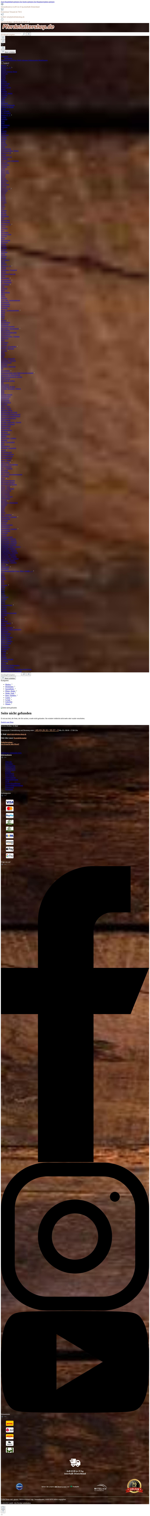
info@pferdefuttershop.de (16, 734)
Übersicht (4, 60)
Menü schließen (10, 52)
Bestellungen (43, 60)
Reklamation (9, 774)
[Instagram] (75, 1310)
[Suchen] (24, 34)
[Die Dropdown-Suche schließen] (28, 34)
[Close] (2, 1514)
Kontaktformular (20, 738)
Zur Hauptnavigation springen (44, 2)
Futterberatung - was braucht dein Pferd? (10, 743)
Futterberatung (10, 770)
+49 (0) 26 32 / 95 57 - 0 (47, 730)
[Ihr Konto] (3, 48)
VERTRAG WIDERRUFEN (11, 753)
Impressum (9, 789)
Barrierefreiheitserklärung (14, 785)
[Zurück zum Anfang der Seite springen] (3, 1511)
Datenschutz (9, 787)
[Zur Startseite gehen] (28, 31)
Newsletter (9, 764)
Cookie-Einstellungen (12, 783)
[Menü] (3, 37)
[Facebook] (75, 1161)
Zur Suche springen (27, 2)
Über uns (8, 762)
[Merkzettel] (2, 45)
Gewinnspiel (9, 776)
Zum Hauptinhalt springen (10, 2)
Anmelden (4, 56)
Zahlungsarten (33, 60)
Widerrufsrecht (10, 778)
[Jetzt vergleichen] (3, 1508)
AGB (7, 781)
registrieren (8, 58)
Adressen (24, 60)
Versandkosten (10, 768)
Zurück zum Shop (7, 722)
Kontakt (8, 772)
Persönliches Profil (14, 60)
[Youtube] (75, 1412)
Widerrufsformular (11, 779)
